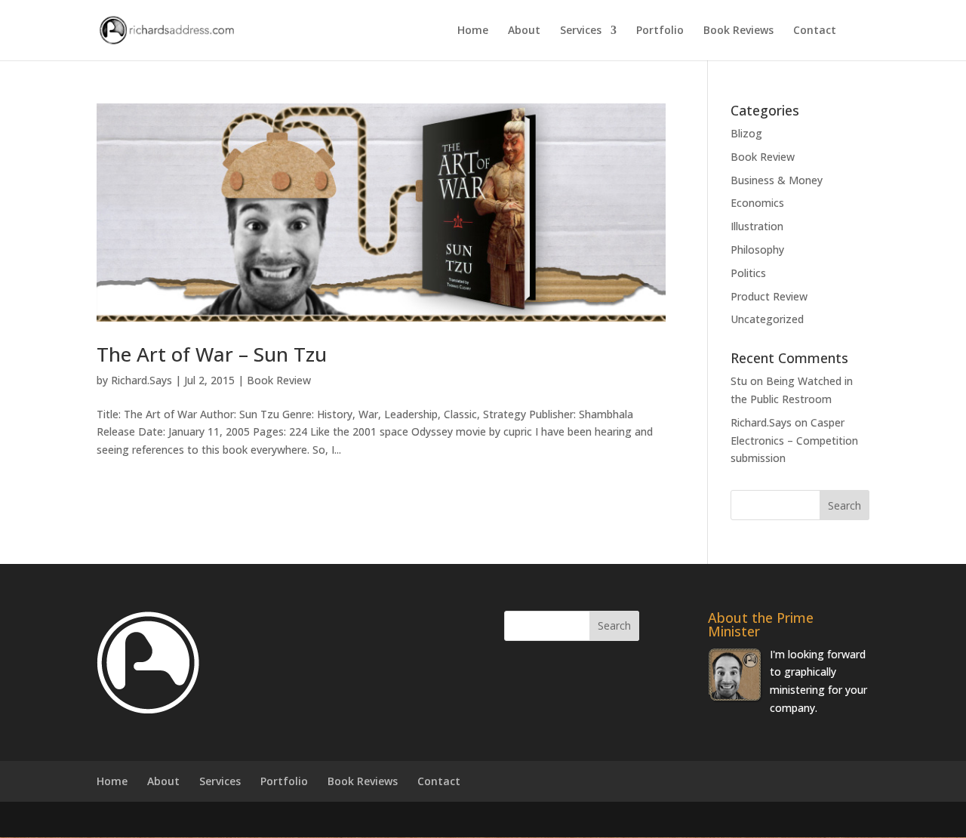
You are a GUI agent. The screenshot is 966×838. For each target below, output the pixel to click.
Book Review (279, 380)
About (524, 31)
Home (472, 31)
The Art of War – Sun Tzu (212, 354)
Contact (814, 31)
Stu (739, 381)
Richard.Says (141, 380)
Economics (757, 203)
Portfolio (660, 31)
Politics (748, 273)
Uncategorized (767, 319)
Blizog (746, 133)
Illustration (757, 226)
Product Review (769, 296)
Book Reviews (738, 31)
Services (580, 31)
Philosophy (757, 249)
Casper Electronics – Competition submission (794, 440)
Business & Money (777, 180)
